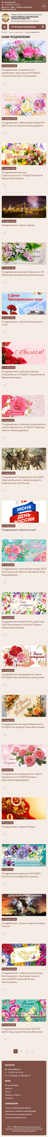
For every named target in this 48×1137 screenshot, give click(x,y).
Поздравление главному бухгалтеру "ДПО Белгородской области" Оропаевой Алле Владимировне (24, 571)
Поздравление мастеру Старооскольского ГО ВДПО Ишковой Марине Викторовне (22, 175)
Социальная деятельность (16, 1118)
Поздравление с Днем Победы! (19, 826)
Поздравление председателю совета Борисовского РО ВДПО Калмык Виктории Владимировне (22, 777)
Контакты (9, 1098)
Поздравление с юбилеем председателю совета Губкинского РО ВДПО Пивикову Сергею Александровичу (24, 427)
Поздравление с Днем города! (18, 225)
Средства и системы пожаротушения (20, 1111)
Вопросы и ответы (13, 1095)
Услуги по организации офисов (18, 1108)
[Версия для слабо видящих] (44, 6)
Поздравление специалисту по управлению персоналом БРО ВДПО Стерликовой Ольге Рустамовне (21, 73)
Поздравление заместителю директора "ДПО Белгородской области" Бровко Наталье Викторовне (23, 624)
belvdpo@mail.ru (10, 2)
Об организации (11, 1085)
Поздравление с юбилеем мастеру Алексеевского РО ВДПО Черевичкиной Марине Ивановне (23, 374)
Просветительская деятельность (18, 1114)
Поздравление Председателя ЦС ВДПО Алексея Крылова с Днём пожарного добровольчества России (23, 480)
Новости (8, 1088)
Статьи (8, 1092)
